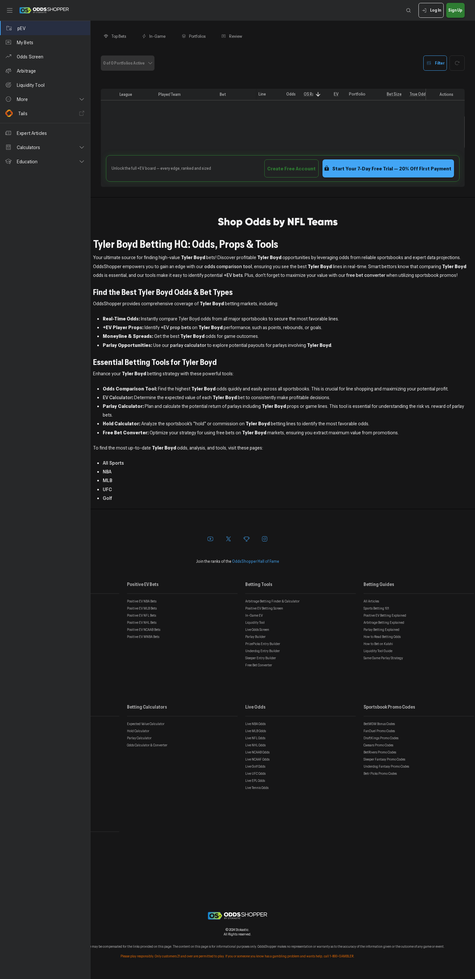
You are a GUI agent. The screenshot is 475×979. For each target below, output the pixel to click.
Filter (440, 62)
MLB (107, 480)
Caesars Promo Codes (378, 745)
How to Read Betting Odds (382, 636)
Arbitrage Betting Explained (384, 622)
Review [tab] (235, 36)
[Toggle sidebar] (9, 10)
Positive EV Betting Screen (264, 608)
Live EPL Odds (255, 780)
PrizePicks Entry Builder (262, 643)
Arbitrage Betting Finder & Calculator (272, 601)
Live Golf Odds (255, 766)
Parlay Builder (255, 636)
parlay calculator (188, 345)
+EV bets (233, 275)
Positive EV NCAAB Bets (143, 629)
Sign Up (455, 10)
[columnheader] (109, 94)
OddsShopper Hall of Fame (255, 561)
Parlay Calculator (139, 738)
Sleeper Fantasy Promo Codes (384, 759)
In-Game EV (254, 615)
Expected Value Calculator (145, 724)
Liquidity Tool (255, 622)
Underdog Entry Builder (262, 651)
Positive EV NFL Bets (141, 615)
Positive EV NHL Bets (141, 622)
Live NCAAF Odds (257, 759)
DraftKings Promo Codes (381, 738)
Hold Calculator (138, 731)
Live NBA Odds (255, 724)
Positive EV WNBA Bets (143, 636)
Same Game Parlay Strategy (383, 658)
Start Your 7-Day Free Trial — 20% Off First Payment (391, 168)
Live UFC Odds (255, 773)
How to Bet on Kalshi (378, 643)
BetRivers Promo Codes (380, 752)
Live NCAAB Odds (257, 752)
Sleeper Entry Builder (260, 658)
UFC (107, 489)
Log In (435, 10)
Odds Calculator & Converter (147, 745)
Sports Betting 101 (376, 608)
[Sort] (318, 94)
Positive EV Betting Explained (385, 615)
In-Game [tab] (157, 36)
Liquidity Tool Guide (378, 651)
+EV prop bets (176, 327)
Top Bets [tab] (118, 36)
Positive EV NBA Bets (141, 601)
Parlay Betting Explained (381, 629)
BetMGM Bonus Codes (379, 724)
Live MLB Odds (255, 731)
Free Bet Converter (258, 665)
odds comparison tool (228, 266)
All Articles (371, 601)
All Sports (113, 462)
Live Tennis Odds (257, 787)
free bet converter (365, 275)
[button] (45, 99)
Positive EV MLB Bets (142, 608)
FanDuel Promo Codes (379, 731)
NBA (107, 471)
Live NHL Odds (255, 745)
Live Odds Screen (257, 629)
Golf (107, 498)
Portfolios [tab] (197, 36)
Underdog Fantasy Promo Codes (386, 766)
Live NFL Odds (255, 738)
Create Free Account (291, 168)
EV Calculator (117, 397)
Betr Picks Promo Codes (380, 773)
